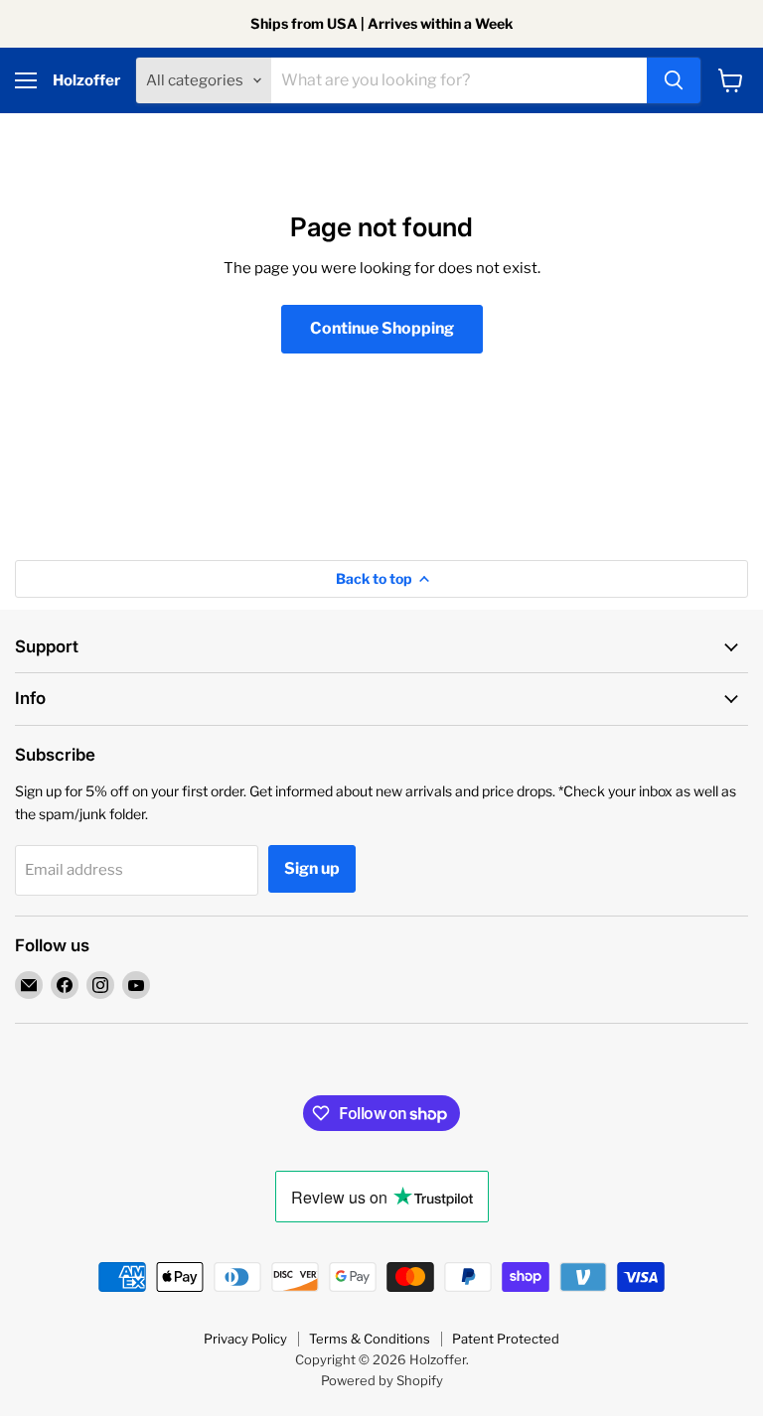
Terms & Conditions (369, 1338)
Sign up (312, 868)
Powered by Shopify (382, 1380)
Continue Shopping (382, 328)
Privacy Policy (245, 1338)
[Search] (673, 80)
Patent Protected (505, 1338)
